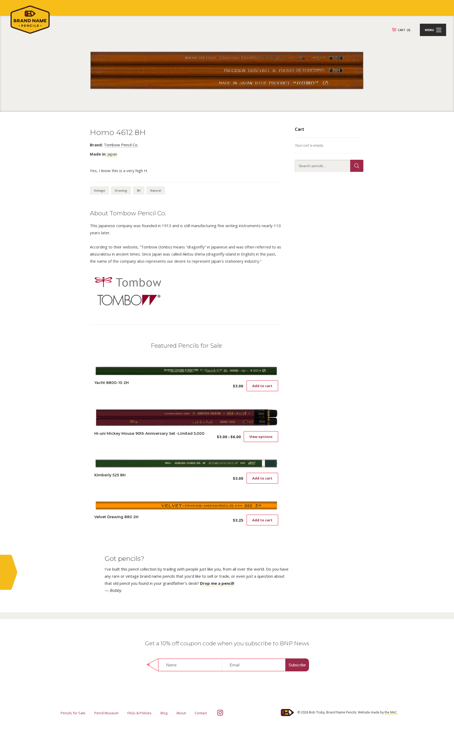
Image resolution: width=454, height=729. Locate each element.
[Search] (356, 166)
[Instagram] (220, 712)
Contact (201, 713)
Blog (164, 713)
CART (404, 30)
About (181, 713)
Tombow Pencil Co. (121, 144)
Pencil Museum (106, 713)
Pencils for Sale (73, 713)
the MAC (391, 712)
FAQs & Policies (139, 713)
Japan (112, 154)
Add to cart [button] (262, 385)
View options (260, 436)
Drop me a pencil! (217, 583)
